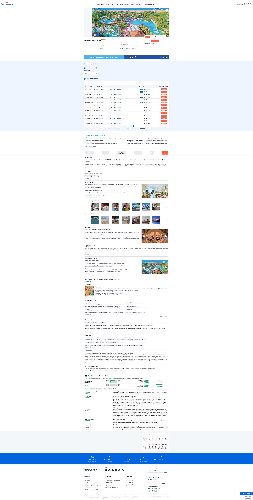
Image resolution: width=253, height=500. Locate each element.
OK (165, 471)
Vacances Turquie (96, 6)
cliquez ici (108, 498)
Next (166, 191)
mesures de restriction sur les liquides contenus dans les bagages (119, 353)
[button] (155, 191)
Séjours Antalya (102, 6)
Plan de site (87, 487)
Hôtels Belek (108, 6)
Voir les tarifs (155, 40)
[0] (248, 4)
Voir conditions (142, 128)
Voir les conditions (163, 316)
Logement (105, 152)
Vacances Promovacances (88, 6)
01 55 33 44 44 (239, 4)
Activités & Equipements (121, 153)
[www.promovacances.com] (7, 3)
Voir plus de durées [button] (118, 89)
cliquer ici (114, 388)
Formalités (138, 152)
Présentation (89, 152)
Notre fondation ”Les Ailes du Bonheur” (93, 485)
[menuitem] (103, 4)
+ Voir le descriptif (123, 50)
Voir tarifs (165, 152)
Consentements (109, 485)
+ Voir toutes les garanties (90, 146)
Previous (144, 191)
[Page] (106, 470)
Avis (152, 152)
